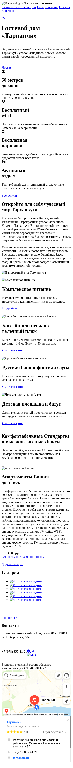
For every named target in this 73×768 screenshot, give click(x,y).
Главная (7, 7)
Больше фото (10, 617)
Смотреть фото (12, 350)
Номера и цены (47, 7)
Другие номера (12, 564)
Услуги (31, 7)
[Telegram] (29, 651)
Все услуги (9, 195)
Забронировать (33, 556)
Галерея (64, 7)
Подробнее (9, 308)
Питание (19, 7)
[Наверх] (3, 18)
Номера (7, 67)
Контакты (8, 10)
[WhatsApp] (32, 651)
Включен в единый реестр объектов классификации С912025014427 (26, 666)
